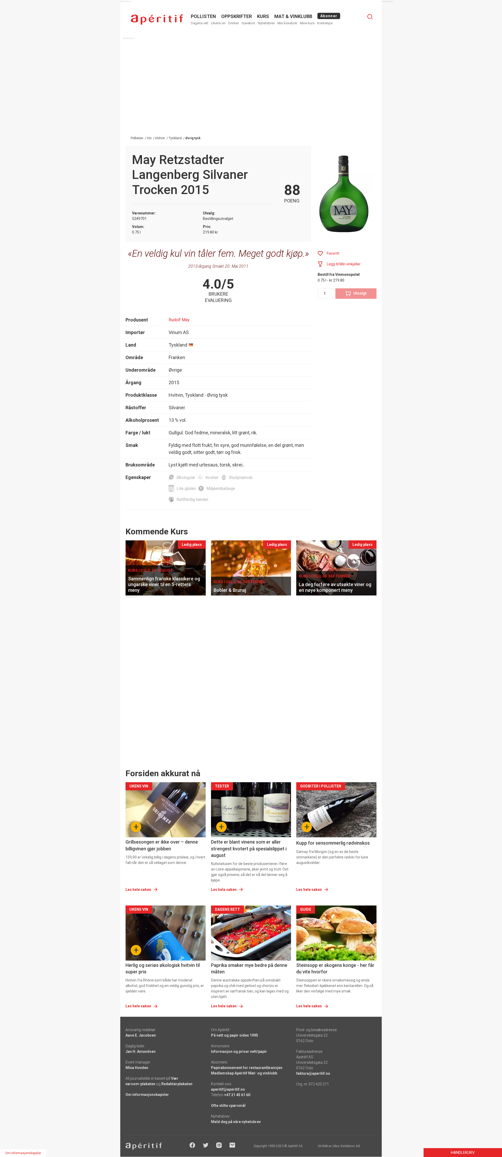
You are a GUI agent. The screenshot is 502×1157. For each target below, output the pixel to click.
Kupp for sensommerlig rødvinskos (333, 843)
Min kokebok (287, 23)
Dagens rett (199, 23)
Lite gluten (186, 488)
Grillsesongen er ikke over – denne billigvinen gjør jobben (162, 845)
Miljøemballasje (220, 488)
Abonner (328, 16)
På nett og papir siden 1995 (234, 1035)
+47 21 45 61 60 (237, 1095)
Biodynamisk (241, 477)
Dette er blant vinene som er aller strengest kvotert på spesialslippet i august (249, 848)
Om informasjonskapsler (147, 1094)
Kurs (263, 16)
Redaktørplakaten (176, 1084)
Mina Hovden (137, 1068)
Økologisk (185, 477)
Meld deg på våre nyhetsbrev (236, 1122)
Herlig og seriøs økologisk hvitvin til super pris (163, 968)
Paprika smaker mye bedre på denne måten (249, 968)
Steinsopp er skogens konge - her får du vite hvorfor (335, 968)
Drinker (233, 23)
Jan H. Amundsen (141, 1051)
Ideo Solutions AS (346, 1146)
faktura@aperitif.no (313, 1073)
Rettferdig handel (192, 499)
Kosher (212, 477)
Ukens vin (218, 23)
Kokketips (325, 23)
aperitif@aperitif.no (228, 1089)
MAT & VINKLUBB (293, 16)
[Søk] (370, 16)
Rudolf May (179, 319)
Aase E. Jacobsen (141, 1035)
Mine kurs (307, 23)
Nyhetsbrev (266, 23)
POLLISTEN (203, 16)
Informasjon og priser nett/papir (239, 1051)
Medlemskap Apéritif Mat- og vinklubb (244, 1073)
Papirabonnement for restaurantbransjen (246, 1068)
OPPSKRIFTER (236, 16)
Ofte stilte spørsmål (228, 1105)
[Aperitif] (157, 19)
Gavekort (248, 23)
